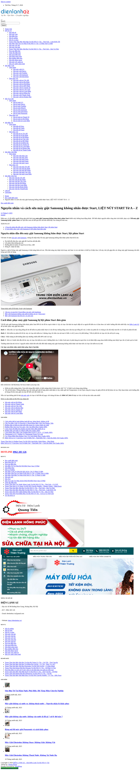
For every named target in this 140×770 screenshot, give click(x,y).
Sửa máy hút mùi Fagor (20, 159)
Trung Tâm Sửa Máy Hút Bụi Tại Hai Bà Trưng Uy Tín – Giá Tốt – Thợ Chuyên (31, 662)
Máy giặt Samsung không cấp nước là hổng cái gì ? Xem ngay (25, 314)
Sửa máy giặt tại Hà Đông (21, 84)
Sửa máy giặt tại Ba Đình (21, 82)
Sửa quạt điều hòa (15, 54)
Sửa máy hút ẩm (10, 636)
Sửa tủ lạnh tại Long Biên (21, 121)
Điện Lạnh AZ (134, 324)
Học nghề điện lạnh (7, 203)
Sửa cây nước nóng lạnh (17, 64)
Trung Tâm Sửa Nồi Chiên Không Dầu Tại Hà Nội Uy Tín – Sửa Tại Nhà (29, 492)
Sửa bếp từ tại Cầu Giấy (21, 139)
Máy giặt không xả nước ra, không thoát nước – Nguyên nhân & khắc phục (37, 703)
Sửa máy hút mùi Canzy (21, 163)
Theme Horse (12, 764)
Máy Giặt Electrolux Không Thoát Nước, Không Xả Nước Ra (31, 755)
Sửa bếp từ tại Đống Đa (21, 143)
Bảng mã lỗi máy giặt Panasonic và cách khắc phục (26, 729)
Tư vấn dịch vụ (10, 495)
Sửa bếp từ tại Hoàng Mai (21, 148)
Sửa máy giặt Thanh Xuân (21, 95)
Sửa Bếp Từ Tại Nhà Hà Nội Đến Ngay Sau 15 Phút (22, 466)
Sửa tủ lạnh (8, 630)
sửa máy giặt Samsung (19, 238)
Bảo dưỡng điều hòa (15, 58)
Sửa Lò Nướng (10, 470)
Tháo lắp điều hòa (15, 53)
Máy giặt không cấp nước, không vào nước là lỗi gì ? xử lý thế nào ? (34, 716)
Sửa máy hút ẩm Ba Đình (17, 179)
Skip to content (6, 2)
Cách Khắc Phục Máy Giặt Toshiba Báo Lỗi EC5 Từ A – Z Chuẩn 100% (28, 432)
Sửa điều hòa (13, 36)
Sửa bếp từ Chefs (18, 128)
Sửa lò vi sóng (13, 40)
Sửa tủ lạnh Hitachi (19, 108)
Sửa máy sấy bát (14, 45)
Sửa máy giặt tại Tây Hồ (21, 80)
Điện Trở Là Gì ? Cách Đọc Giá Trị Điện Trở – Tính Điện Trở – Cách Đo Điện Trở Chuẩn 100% (36, 438)
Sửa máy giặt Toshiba (20, 73)
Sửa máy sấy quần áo (16, 62)
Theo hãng (12, 67)
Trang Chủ (8, 29)
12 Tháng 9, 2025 (6, 213)
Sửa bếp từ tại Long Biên (21, 146)
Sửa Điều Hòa (9, 468)
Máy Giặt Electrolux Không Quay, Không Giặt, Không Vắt (30, 742)
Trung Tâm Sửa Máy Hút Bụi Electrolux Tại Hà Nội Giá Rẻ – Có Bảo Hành (30, 666)
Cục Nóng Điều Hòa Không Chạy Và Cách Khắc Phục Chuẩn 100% (27, 436)
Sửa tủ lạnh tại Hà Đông (21, 119)
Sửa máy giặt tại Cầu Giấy (21, 89)
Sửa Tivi (7, 479)
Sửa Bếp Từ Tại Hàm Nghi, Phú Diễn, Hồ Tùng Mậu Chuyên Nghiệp (34, 691)
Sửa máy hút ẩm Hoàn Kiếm (18, 187)
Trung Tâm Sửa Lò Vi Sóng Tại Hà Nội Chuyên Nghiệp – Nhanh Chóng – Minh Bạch (33, 486)
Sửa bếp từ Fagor (18, 130)
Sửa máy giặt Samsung (20, 75)
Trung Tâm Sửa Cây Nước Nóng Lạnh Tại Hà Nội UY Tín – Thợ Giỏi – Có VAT (31, 484)
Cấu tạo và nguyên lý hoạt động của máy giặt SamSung (23, 312)
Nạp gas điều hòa (14, 51)
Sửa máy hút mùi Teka (20, 157)
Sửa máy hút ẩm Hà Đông (17, 183)
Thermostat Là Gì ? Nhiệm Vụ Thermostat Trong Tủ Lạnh (24, 434)
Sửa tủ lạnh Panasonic (20, 113)
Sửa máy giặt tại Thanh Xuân (14, 404)
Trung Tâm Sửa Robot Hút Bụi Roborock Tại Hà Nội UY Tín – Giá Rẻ (28, 673)
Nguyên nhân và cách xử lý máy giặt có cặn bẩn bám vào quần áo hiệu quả (29, 670)
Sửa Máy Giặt (9, 65)
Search (3, 21)
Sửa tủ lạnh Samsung (20, 110)
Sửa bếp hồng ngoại (15, 60)
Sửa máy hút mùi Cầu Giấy (22, 172)
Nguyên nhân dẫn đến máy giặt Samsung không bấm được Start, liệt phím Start (31, 227)
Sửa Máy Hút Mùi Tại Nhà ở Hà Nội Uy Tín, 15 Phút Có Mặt (25, 475)
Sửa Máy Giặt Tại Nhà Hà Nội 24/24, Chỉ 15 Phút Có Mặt (24, 471)
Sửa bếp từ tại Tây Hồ (20, 133)
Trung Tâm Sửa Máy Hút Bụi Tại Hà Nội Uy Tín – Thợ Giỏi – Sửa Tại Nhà (34, 49)
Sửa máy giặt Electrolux (21, 77)
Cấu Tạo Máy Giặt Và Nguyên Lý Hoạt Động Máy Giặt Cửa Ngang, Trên (29, 423)
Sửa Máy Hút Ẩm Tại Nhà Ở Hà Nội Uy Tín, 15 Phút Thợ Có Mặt (31, 43)
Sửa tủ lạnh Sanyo (19, 104)
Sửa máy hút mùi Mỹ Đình (22, 170)
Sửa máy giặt (13, 34)
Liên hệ (7, 190)
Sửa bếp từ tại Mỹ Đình (20, 141)
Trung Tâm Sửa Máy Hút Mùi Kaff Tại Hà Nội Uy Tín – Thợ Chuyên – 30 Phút (31, 672)
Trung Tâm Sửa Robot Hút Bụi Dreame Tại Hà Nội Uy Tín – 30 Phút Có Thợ (30, 668)
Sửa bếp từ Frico (18, 126)
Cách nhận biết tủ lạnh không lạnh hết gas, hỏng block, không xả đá (27, 421)
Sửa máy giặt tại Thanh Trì (21, 88)
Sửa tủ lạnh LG (18, 102)
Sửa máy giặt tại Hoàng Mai (22, 97)
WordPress (18, 766)
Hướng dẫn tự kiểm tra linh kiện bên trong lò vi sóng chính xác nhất (27, 425)
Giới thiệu (8, 192)
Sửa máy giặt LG (18, 69)
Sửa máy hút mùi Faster (20, 161)
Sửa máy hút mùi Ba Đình (21, 168)
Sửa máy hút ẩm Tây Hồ (17, 178)
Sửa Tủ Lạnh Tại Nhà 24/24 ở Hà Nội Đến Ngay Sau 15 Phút (25, 481)
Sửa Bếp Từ (9, 122)
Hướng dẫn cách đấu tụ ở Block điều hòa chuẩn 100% (22, 430)
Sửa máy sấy (9, 477)
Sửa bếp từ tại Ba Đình (20, 135)
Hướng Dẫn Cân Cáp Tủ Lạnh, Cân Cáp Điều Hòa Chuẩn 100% (26, 427)
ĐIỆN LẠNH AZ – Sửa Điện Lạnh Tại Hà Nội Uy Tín (31, 763)
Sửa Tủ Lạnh (9, 99)
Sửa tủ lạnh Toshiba (19, 106)
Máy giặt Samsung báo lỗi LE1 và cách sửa (19, 316)
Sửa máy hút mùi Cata (20, 156)
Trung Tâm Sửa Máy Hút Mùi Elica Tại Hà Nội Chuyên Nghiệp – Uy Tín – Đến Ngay (33, 675)
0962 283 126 (19, 452)
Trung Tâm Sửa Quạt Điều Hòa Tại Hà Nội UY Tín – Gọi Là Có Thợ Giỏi (29, 493)
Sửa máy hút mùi (14, 47)
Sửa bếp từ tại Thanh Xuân (22, 150)
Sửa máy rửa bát (10, 634)
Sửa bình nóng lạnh (15, 56)
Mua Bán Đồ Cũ (10, 462)
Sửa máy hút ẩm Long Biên (18, 185)
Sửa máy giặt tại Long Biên (22, 91)
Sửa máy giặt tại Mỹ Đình (21, 86)
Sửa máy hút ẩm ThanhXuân (18, 189)
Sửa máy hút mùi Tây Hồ (21, 167)
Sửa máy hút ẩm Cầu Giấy (17, 181)
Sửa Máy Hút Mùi (11, 152)
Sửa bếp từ (12, 32)
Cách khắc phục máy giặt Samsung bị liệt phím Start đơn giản (25, 229)
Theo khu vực (13, 78)
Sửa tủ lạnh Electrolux (20, 111)
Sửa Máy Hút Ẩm (11, 176)
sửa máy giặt (25, 395)
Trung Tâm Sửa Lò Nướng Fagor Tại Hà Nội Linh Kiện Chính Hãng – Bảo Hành (27, 441)
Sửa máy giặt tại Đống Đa (21, 93)
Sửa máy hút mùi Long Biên (22, 174)
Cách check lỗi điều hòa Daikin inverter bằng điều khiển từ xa (25, 429)
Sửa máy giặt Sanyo (19, 71)
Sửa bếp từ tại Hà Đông (21, 137)
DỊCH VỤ (8, 31)
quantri (3, 215)
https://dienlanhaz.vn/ (15, 620)
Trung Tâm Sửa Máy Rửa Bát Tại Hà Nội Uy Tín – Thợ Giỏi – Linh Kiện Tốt (34, 42)
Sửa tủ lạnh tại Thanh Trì (21, 117)
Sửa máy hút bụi (10, 641)
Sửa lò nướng (13, 38)
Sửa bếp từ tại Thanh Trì (21, 145)
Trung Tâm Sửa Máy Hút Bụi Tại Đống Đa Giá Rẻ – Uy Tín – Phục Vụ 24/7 (30, 664)
